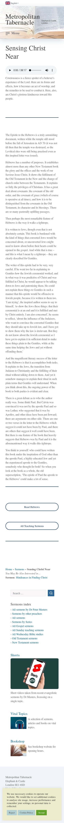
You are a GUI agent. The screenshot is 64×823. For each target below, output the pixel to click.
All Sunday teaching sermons (28, 630)
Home (8, 569)
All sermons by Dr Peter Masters (29, 609)
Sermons (19, 569)
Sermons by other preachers (27, 613)
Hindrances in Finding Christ (31, 577)
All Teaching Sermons (32, 526)
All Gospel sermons (22, 626)
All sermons (18, 617)
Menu (15, 33)
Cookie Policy (26, 812)
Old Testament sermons (24, 638)
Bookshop (17, 741)
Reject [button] (12, 812)
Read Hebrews (32, 507)
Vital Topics (19, 713)
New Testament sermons (25, 642)
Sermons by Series (22, 622)
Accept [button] (41, 812)
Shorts (15, 655)
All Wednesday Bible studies (27, 634)
